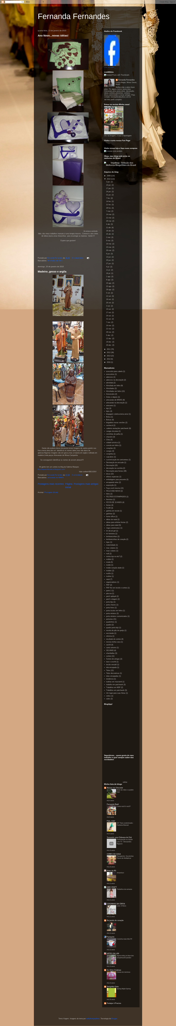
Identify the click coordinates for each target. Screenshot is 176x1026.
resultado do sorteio (113, 639)
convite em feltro (112, 445)
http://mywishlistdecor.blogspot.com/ (51, 469)
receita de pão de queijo (115, 630)
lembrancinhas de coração (116, 539)
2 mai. (108, 237)
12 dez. (109, 338)
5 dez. (108, 335)
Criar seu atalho (109, 67)
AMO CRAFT (112, 887)
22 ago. (109, 286)
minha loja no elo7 (113, 556)
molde (108, 565)
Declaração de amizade (115, 462)
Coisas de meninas (123, 972)
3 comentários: (77, 475)
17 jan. (109, 188)
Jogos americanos (113, 528)
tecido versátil (111, 665)
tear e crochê (111, 662)
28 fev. (109, 208)
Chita (108, 440)
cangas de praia (112, 431)
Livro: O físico (121, 906)
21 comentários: (78, 258)
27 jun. (109, 263)
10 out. (109, 309)
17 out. (109, 312)
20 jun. (109, 260)
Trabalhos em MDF (113, 687)
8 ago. (108, 280)
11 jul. (108, 270)
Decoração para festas (114, 471)
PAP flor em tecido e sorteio (116, 588)
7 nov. (108, 322)
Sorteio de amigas (113, 659)
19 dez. (109, 342)
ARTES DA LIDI (113, 953)
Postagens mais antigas (86, 484)
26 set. (109, 303)
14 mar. (109, 214)
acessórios (110, 374)
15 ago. (109, 283)
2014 (109, 359)
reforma (109, 636)
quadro (108, 625)
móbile (108, 559)
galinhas (109, 514)
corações (109, 448)
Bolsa (108, 417)
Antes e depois (111, 397)
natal (108, 579)
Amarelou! (120, 873)
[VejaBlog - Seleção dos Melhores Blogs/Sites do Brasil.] (121, 163)
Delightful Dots (113, 987)
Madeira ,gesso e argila (52, 271)
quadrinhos (110, 622)
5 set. (108, 293)
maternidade (110, 545)
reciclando (110, 633)
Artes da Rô (111, 871)
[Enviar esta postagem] (88, 258)
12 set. (109, 296)
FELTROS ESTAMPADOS (116, 497)
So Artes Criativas (114, 970)
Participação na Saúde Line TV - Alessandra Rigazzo (125, 842)
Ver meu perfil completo (113, 100)
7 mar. (108, 211)
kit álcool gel (111, 531)
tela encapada (111, 667)
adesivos (109, 377)
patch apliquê (111, 596)
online (125, 782)
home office (110, 516)
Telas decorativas (112, 673)
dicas (108, 474)
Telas (108, 670)
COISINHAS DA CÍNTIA (116, 904)
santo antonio (111, 648)
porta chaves (111, 605)
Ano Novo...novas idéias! (53, 35)
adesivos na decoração (114, 380)
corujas (109, 451)
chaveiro (109, 437)
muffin (108, 573)
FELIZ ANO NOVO (113, 491)
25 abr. (109, 234)
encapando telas (112, 482)
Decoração (110, 465)
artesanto (109, 405)
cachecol (109, 425)
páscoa (109, 593)
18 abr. (109, 231)
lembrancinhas (111, 536)
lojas (108, 542)
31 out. (109, 319)
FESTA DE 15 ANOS (114, 502)
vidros (108, 696)
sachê (108, 645)
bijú (107, 408)
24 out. (109, 316)
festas (108, 505)
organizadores (111, 582)
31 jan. (109, 195)
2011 (109, 349)
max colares (110, 548)
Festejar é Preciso (114, 1003)
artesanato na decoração (115, 403)
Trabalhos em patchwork (115, 690)
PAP (108, 585)
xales (108, 699)
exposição (110, 485)
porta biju (109, 602)
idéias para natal (112, 525)
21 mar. (109, 218)
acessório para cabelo (114, 371)
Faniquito (110, 937)
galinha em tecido (112, 511)
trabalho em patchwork (114, 685)
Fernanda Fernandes (74, 16)
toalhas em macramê (114, 682)
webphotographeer (93, 1019)
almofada (109, 383)
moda (108, 562)
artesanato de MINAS (56, 478)
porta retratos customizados (116, 616)
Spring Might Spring (124, 989)
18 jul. (108, 273)
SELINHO (110, 650)
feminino (109, 499)
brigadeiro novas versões (115, 422)
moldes (109, 571)
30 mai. (109, 250)
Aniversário (110, 394)
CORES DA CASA (114, 854)
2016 (109, 362)
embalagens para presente (116, 479)
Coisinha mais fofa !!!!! (124, 939)
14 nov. (109, 325)
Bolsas (108, 420)
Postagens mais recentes (51, 484)
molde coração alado (114, 568)
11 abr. (109, 228)
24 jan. (109, 192)
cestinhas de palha (113, 434)
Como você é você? (124, 806)
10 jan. (109, 185)
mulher (108, 576)
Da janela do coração (115, 920)
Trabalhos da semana (124, 889)
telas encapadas (112, 676)
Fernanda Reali (113, 804)
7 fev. (108, 198)
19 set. (109, 299)
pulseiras (109, 619)
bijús (108, 411)
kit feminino (110, 534)
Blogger (114, 1019)
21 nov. (109, 329)
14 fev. (109, 201)
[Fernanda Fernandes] (112, 65)
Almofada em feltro (113, 386)
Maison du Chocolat (115, 788)
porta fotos (110, 608)
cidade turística (112, 442)
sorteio (108, 656)
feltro (108, 494)
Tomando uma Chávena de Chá (119, 837)
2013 (109, 356)
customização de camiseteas (117, 460)
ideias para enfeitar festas (115, 522)
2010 (109, 179)
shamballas (110, 653)
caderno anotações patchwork (117, 428)
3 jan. (108, 182)
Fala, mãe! (111, 821)
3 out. (108, 306)
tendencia (109, 679)
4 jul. (108, 267)
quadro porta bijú (112, 628)
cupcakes (109, 457)
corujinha (109, 454)
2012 (109, 352)
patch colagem (111, 599)
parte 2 (108, 591)
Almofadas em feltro (54, 261)
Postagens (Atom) (51, 492)
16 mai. (109, 244)
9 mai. (108, 241)
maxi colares (111, 551)
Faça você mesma (113, 488)
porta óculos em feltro (114, 611)
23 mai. (109, 247)
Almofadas (110, 388)
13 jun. (109, 257)
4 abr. (108, 224)
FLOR (108, 508)
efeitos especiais (112, 477)
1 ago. (108, 276)
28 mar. (109, 221)
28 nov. (109, 332)
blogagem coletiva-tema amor (117, 414)
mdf (107, 554)
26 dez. (109, 345)
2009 (109, 176)
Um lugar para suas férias (115, 693)
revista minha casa (113, 642)
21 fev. (109, 205)
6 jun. (108, 254)
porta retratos (111, 613)
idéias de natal (111, 519)
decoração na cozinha (114, 468)
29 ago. (109, 289)
